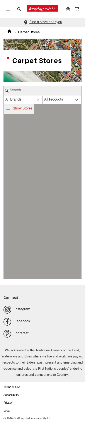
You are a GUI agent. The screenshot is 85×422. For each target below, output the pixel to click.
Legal (6, 411)
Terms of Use (11, 387)
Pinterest (22, 333)
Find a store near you (45, 22)
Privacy (7, 403)
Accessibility (11, 395)
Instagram (22, 309)
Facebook (22, 321)
